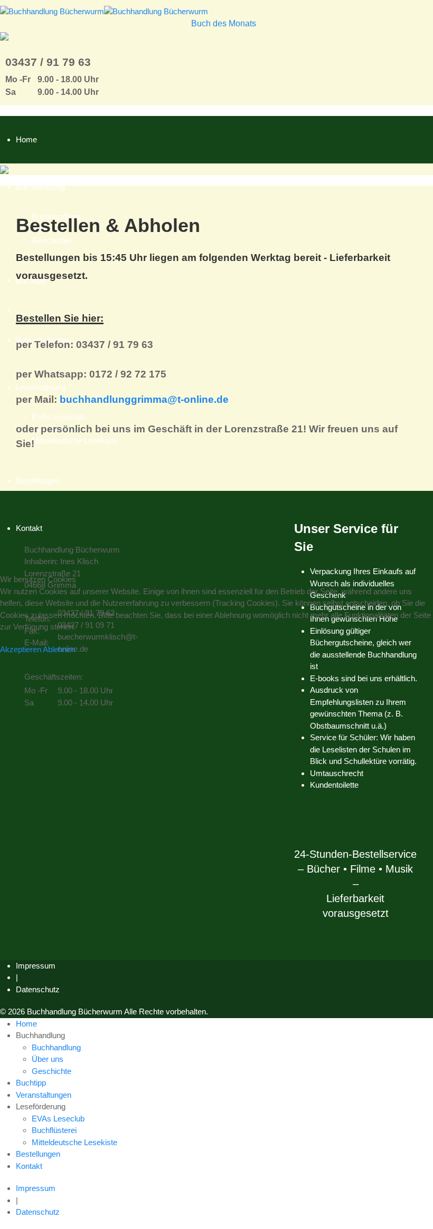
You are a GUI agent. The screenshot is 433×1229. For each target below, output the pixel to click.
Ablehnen (59, 649)
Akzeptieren (20, 649)
